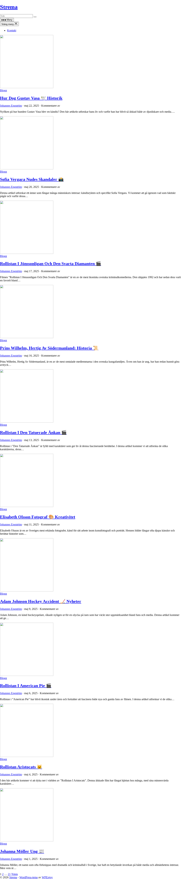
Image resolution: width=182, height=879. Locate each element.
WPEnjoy (47, 877)
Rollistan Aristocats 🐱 (21, 767)
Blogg (3, 90)
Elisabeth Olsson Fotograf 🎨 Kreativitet (37, 517)
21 (9, 874)
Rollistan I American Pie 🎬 (25, 685)
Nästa (14, 874)
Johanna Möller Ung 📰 (22, 851)
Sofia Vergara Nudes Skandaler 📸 (32, 179)
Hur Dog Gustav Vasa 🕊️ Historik (31, 98)
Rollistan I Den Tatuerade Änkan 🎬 (33, 432)
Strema (9, 7)
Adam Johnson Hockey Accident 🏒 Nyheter (40, 601)
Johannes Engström (11, 105)
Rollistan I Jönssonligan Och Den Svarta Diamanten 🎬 (50, 263)
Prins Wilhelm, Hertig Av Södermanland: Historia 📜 (49, 348)
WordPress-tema (28, 877)
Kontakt (11, 30)
